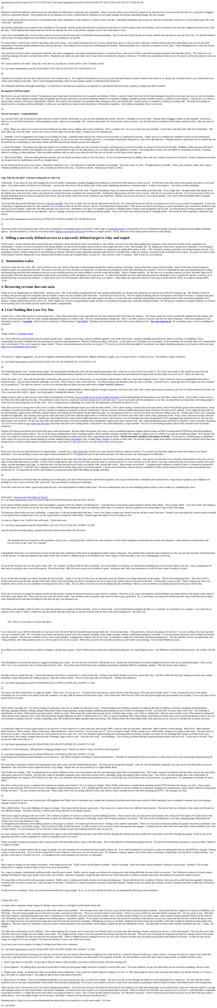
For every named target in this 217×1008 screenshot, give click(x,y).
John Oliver (78, 451)
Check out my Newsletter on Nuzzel (31, 497)
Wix (85, 439)
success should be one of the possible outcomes (97, 397)
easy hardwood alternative (38, 423)
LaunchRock (76, 439)
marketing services (116, 229)
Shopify (106, 439)
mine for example (54, 203)
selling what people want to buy (70, 231)
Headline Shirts (26, 333)
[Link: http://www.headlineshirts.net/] (108, 329)
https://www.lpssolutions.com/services (19, 346)
